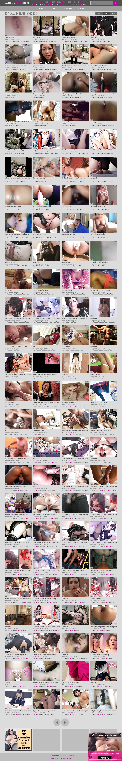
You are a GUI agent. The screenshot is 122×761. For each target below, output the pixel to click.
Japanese (51, 69)
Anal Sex (10, 41)
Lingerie (80, 294)
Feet (47, 125)
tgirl (63, 4)
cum (37, 4)
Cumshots (26, 69)
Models (54, 8)
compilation (86, 2)
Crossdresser (45, 41)
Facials (47, 658)
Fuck (24, 41)
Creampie (16, 209)
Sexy (57, 153)
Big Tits (72, 69)
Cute (72, 294)
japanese (42, 4)
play (48, 4)
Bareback (16, 266)
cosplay (53, 2)
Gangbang (73, 125)
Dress (54, 41)
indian (72, 4)
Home (41, 8)
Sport (107, 209)
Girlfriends (105, 153)
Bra (105, 69)
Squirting (111, 153)
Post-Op (19, 125)
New (99, 13)
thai (64, 2)
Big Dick (72, 350)
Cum (51, 41)
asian (78, 2)
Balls (43, 714)
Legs (84, 69)
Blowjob (77, 238)
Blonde (72, 238)
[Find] (115, 3)
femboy (69, 2)
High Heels (84, 658)
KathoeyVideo (17, 3)
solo (53, 4)
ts (67, 4)
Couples (107, 406)
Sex (28, 41)
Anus (100, 97)
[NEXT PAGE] (65, 722)
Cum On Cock (54, 238)
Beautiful (101, 69)
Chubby (72, 97)
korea (59, 2)
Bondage (44, 602)
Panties (19, 181)
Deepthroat (73, 181)
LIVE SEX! (81, 8)
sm (74, 2)
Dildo (20, 41)
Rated (113, 13)
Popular (106, 13)
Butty (72, 41)
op (32, 4)
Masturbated (109, 97)
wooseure (84, 4)
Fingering (110, 69)
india (77, 4)
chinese (46, 2)
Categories (68, 8)
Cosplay (101, 294)
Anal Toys (16, 41)
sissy (58, 4)
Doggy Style (16, 153)
